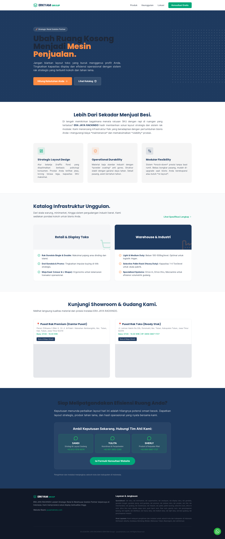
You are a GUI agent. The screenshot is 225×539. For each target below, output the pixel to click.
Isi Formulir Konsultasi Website (112, 461)
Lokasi (161, 5)
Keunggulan (148, 5)
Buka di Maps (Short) (45, 339)
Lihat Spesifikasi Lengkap (176, 216)
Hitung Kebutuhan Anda (51, 81)
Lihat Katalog (85, 81)
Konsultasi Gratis (180, 5)
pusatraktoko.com (54, 510)
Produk (133, 5)
